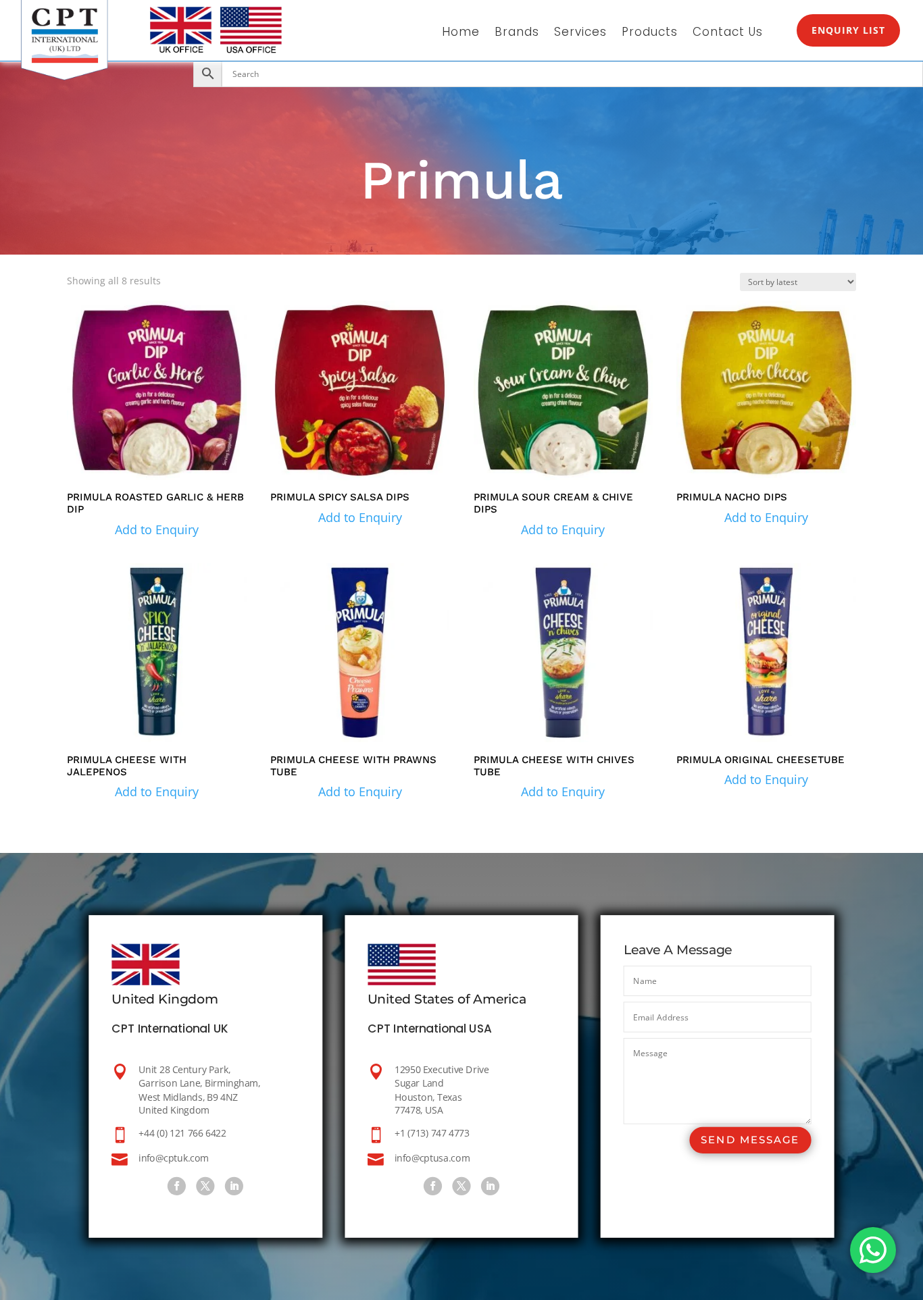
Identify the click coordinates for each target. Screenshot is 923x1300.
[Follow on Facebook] (177, 1186)
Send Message (750, 1140)
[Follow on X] (206, 1186)
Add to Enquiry (157, 529)
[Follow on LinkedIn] (234, 1186)
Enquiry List (848, 30)
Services (580, 33)
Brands (517, 33)
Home (461, 33)
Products (650, 33)
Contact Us (728, 33)
